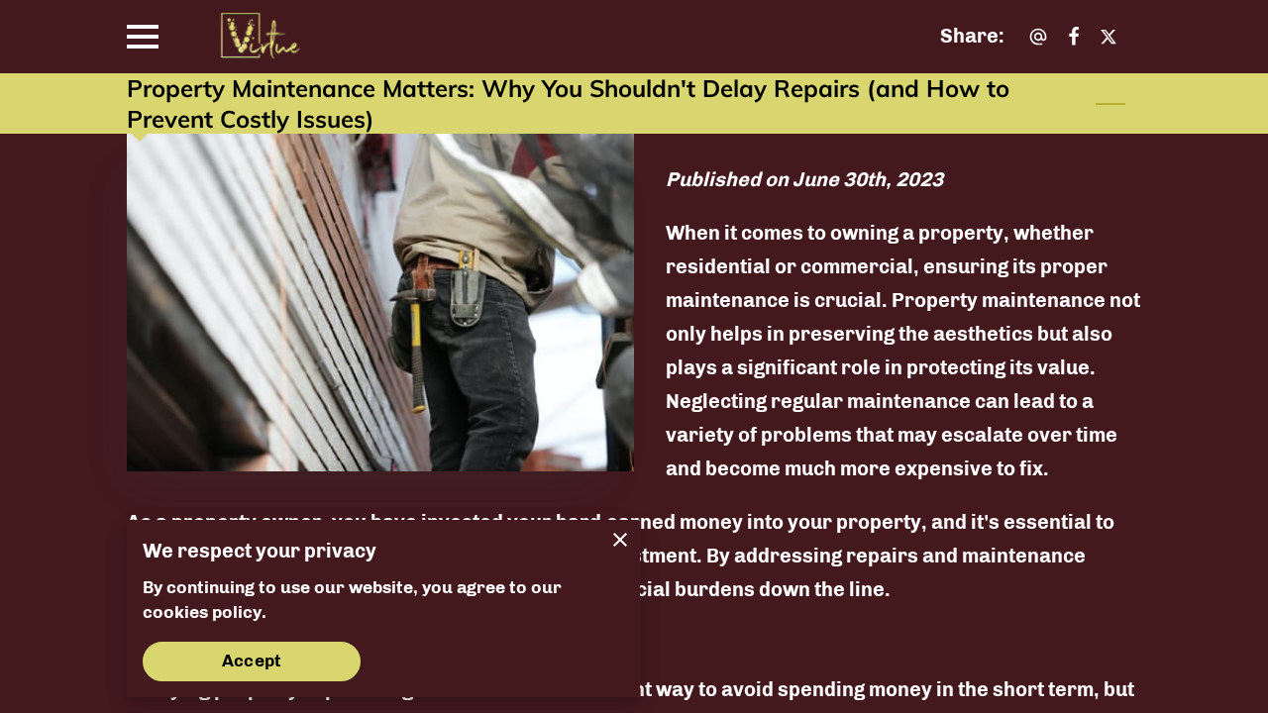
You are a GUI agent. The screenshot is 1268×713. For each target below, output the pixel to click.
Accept (251, 660)
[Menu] (142, 36)
